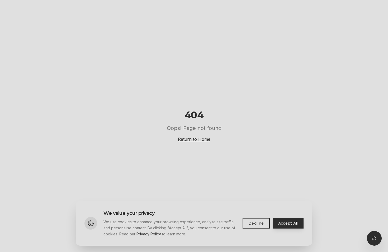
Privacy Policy (148, 233)
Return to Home (194, 139)
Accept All (288, 223)
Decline (256, 223)
